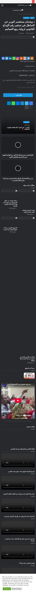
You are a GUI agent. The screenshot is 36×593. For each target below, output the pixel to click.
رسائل (20, 14)
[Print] (21, 58)
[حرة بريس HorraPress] (24, 5)
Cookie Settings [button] (16, 589)
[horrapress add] (18, 10)
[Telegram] (28, 58)
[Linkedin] (10, 58)
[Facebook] (3, 58)
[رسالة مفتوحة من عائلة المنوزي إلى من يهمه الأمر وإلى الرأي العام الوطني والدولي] (9, 194)
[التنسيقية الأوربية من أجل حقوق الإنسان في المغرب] (9, 221)
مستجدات (26, 17)
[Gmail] (24, 58)
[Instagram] (17, 58)
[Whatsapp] (14, 58)
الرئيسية (31, 14)
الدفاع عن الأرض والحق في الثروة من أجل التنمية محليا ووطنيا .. (27, 358)
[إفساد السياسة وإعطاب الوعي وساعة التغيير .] (27, 199)
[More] (32, 58)
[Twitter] (6, 58)
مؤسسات (25, 14)
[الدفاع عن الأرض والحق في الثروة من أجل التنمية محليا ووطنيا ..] (27, 286)
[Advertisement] (18, 438)
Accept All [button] (7, 589)
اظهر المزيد (18, 95)
